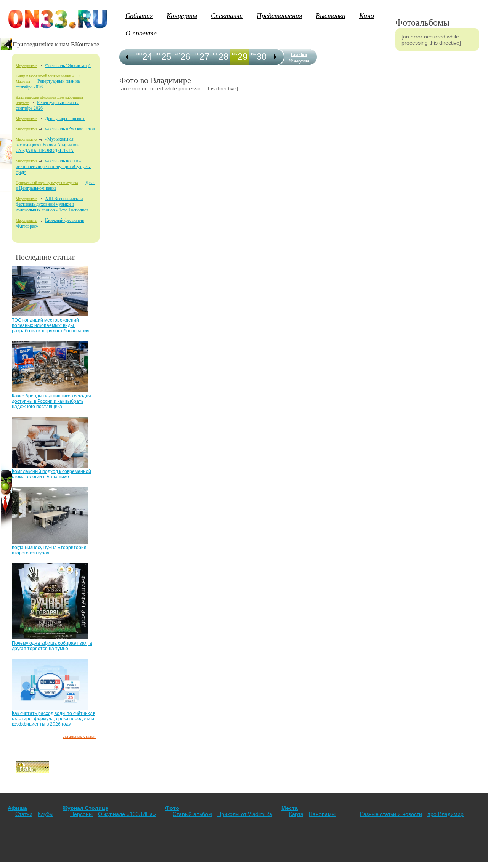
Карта (296, 814)
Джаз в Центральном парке (55, 185)
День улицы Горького (65, 118)
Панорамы (322, 814)
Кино (366, 15)
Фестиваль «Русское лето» (70, 128)
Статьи (23, 814)
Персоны (81, 814)
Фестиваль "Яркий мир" (68, 65)
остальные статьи (79, 736)
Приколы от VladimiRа (244, 814)
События (139, 15)
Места (289, 808)
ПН (139, 54)
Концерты (182, 15)
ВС (253, 54)
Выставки (330, 15)
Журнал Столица (85, 808)
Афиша (17, 808)
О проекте (141, 32)
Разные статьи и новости (391, 814)
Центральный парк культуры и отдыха (47, 183)
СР (177, 54)
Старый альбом (192, 814)
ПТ (215, 54)
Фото (172, 808)
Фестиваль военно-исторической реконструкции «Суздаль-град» (53, 166)
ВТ (158, 54)
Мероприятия (26, 66)
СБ (234, 54)
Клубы (45, 814)
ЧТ (196, 54)
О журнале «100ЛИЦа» (127, 814)
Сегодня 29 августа (298, 57)
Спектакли (227, 15)
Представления (279, 15)
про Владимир (445, 814)
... (94, 245)
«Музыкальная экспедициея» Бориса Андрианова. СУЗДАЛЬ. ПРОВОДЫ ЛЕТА (49, 144)
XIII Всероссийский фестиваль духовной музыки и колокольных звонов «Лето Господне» (52, 204)
